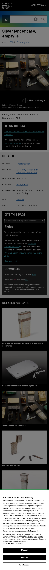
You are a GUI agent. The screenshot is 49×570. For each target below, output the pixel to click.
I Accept (24, 550)
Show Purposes (24, 565)
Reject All (24, 558)
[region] (24, 530)
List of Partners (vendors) (12, 544)
